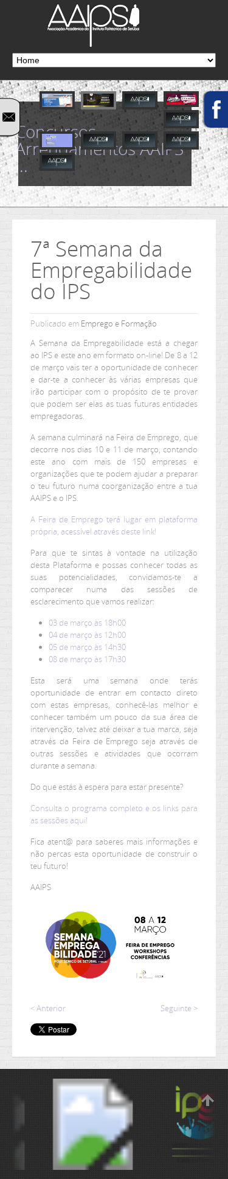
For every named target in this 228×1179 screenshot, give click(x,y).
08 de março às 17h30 (87, 659)
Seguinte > (179, 1008)
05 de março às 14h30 (87, 646)
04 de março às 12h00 (87, 634)
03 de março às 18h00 (87, 622)
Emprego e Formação (119, 323)
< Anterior (48, 1008)
